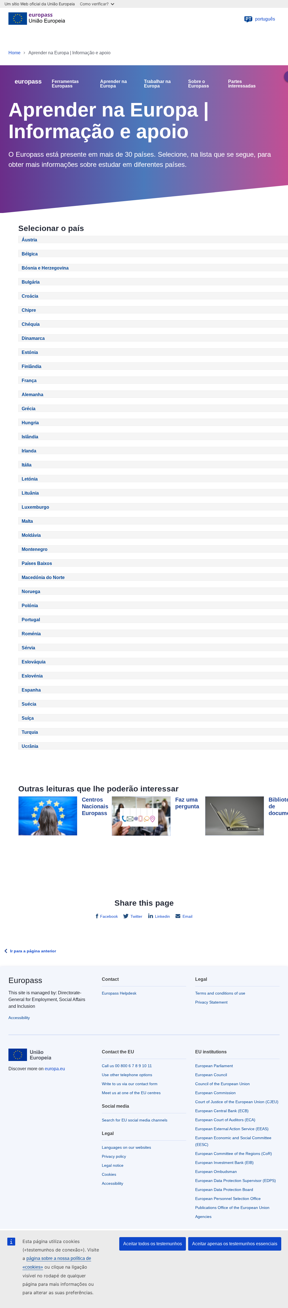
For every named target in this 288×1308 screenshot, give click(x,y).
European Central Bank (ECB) (222, 1111)
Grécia (28, 408)
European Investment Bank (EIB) (224, 1162)
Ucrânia (30, 746)
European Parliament (214, 1066)
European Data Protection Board (224, 1189)
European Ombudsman (216, 1171)
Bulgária (31, 282)
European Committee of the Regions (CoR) (233, 1153)
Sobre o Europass (198, 83)
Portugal (31, 619)
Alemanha (32, 394)
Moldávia (31, 535)
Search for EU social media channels (134, 1120)
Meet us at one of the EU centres (131, 1093)
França (29, 380)
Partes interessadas (242, 83)
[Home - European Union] (36, 19)
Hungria (30, 422)
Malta (27, 521)
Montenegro (35, 549)
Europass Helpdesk (119, 993)
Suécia (29, 704)
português (260, 19)
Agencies (203, 1216)
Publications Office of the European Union (232, 1207)
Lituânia (30, 493)
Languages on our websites (126, 1147)
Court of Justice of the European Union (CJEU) (236, 1102)
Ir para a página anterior (33, 951)
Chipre (29, 310)
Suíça (28, 718)
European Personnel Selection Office (228, 1198)
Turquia (30, 732)
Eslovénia (32, 676)
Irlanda (29, 450)
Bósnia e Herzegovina (45, 268)
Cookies (109, 1174)
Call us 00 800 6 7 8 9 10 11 (127, 1066)
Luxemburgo (35, 507)
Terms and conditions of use (220, 993)
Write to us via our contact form (130, 1084)
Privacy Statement (211, 1002)
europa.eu (55, 1068)
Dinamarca (33, 338)
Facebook (109, 916)
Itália (27, 465)
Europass (25, 980)
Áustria (29, 239)
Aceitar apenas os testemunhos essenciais (234, 1243)
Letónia (30, 479)
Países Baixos (37, 563)
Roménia (31, 633)
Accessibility (19, 1017)
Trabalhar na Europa (157, 83)
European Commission (215, 1093)
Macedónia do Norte (43, 577)
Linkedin (162, 916)
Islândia (30, 436)
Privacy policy (114, 1156)
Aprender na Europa (113, 83)
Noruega (31, 591)
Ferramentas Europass (65, 83)
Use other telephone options (127, 1075)
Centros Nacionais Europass (95, 806)
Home (14, 52)
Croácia (30, 296)
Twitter (136, 916)
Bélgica (30, 254)
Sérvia (28, 647)
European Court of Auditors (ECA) (225, 1120)
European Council (211, 1075)
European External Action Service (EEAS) (232, 1129)
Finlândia (31, 366)
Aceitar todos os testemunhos (152, 1243)
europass (28, 81)
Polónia (30, 605)
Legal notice (112, 1165)
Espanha (31, 690)
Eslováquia (34, 661)
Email (187, 916)
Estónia (30, 352)
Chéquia (31, 324)
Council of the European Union (222, 1084)
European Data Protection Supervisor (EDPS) (235, 1180)
